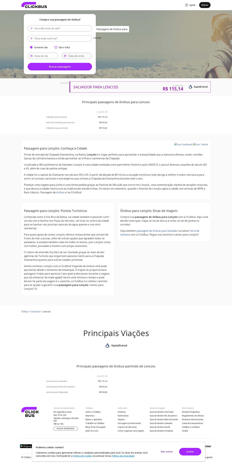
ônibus (60, 192)
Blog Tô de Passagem (96, 427)
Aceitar (190, 451)
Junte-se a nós (92, 430)
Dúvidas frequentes (191, 412)
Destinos (122, 412)
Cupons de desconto (127, 427)
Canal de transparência (192, 423)
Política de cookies (82, 455)
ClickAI (185, 430)
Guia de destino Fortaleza (161, 430)
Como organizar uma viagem (131, 430)
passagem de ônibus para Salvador (157, 231)
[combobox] (60, 28)
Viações (121, 419)
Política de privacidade (123, 455)
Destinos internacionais (192, 419)
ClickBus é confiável (191, 427)
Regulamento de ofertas (193, 415)
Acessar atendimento (65, 428)
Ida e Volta (64, 47)
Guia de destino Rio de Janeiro (163, 415)
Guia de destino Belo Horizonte (164, 419)
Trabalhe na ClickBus (95, 423)
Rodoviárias (123, 415)
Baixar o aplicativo (94, 419)
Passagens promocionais (129, 423)
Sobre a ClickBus (93, 412)
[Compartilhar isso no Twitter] (200, 144)
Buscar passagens (60, 66)
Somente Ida (41, 47)
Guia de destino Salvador (161, 423)
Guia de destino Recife (160, 427)
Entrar (205, 4)
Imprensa (90, 415)
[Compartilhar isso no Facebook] (183, 144)
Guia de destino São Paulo (162, 412)
